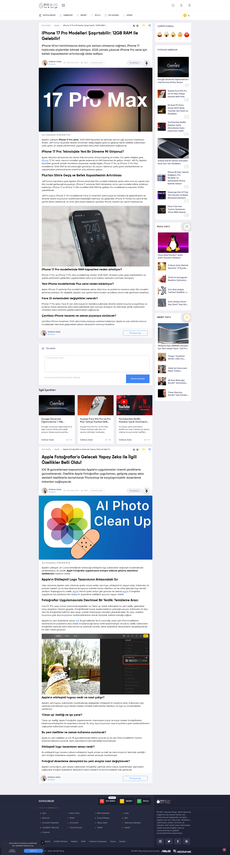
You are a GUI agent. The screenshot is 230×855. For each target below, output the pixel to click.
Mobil (72, 818)
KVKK (83, 842)
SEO (126, 818)
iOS (77, 621)
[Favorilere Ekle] (143, 25)
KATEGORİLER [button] (49, 15)
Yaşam (127, 828)
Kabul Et (33, 851)
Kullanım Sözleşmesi (98, 842)
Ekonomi (46, 818)
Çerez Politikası (12, 850)
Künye (113, 842)
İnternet (46, 832)
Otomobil (74, 823)
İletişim (122, 842)
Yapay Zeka (102, 823)
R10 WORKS (113, 15)
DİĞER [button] (129, 15)
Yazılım (100, 828)
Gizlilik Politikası (61, 842)
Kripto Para (75, 813)
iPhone (45, 160)
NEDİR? (83, 15)
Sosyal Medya (103, 818)
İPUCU (98, 15)
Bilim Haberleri (103, 813)
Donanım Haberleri (50, 823)
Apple (57, 25)
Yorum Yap (136, 333)
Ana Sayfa (46, 25)
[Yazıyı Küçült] (134, 449)
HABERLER (68, 15)
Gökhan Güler (47, 440)
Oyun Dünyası (76, 828)
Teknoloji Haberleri (132, 823)
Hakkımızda (45, 842)
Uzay (126, 813)
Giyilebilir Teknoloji (50, 828)
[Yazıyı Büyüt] (137, 449)
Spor (44, 813)
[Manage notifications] (224, 850)
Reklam (74, 842)
